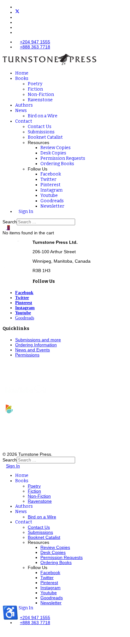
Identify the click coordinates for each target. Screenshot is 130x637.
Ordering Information (36, 344)
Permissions (27, 354)
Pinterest (50, 184)
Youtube (49, 195)
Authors (24, 105)
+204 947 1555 (35, 41)
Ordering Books (57, 163)
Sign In (26, 211)
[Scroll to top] (4, 631)
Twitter (48, 179)
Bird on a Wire (42, 116)
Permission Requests (62, 158)
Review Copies (55, 147)
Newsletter (52, 206)
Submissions (41, 132)
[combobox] (46, 222)
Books (21, 78)
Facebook (50, 174)
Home (21, 73)
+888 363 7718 (35, 46)
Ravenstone (40, 100)
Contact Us (39, 126)
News (21, 110)
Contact (23, 121)
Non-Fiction (41, 94)
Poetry (35, 84)
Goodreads (52, 201)
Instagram (51, 190)
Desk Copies (53, 153)
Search (10, 221)
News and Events (32, 349)
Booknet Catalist (45, 137)
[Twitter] (17, 12)
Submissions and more (38, 339)
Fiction (35, 89)
